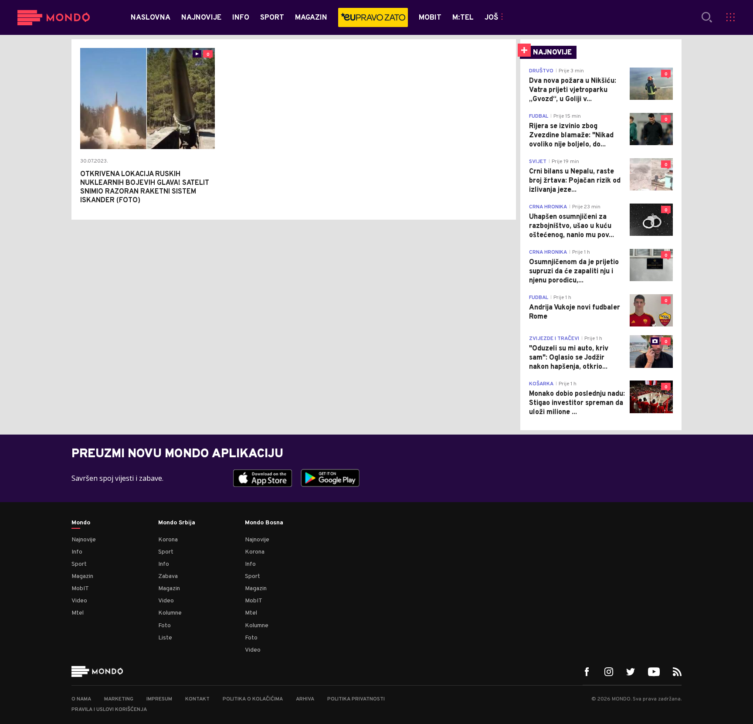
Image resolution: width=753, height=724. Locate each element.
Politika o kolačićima (253, 699)
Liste (165, 638)
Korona (168, 540)
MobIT (80, 588)
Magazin (82, 576)
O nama (81, 699)
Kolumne (170, 613)
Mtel (77, 613)
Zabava (168, 576)
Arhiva (305, 699)
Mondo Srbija (176, 523)
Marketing (118, 699)
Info (76, 552)
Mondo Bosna (264, 523)
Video (79, 601)
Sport (79, 564)
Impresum (159, 699)
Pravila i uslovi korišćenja (109, 709)
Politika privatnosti (356, 699)
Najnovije (83, 540)
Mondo (80, 523)
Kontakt (197, 699)
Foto (164, 625)
